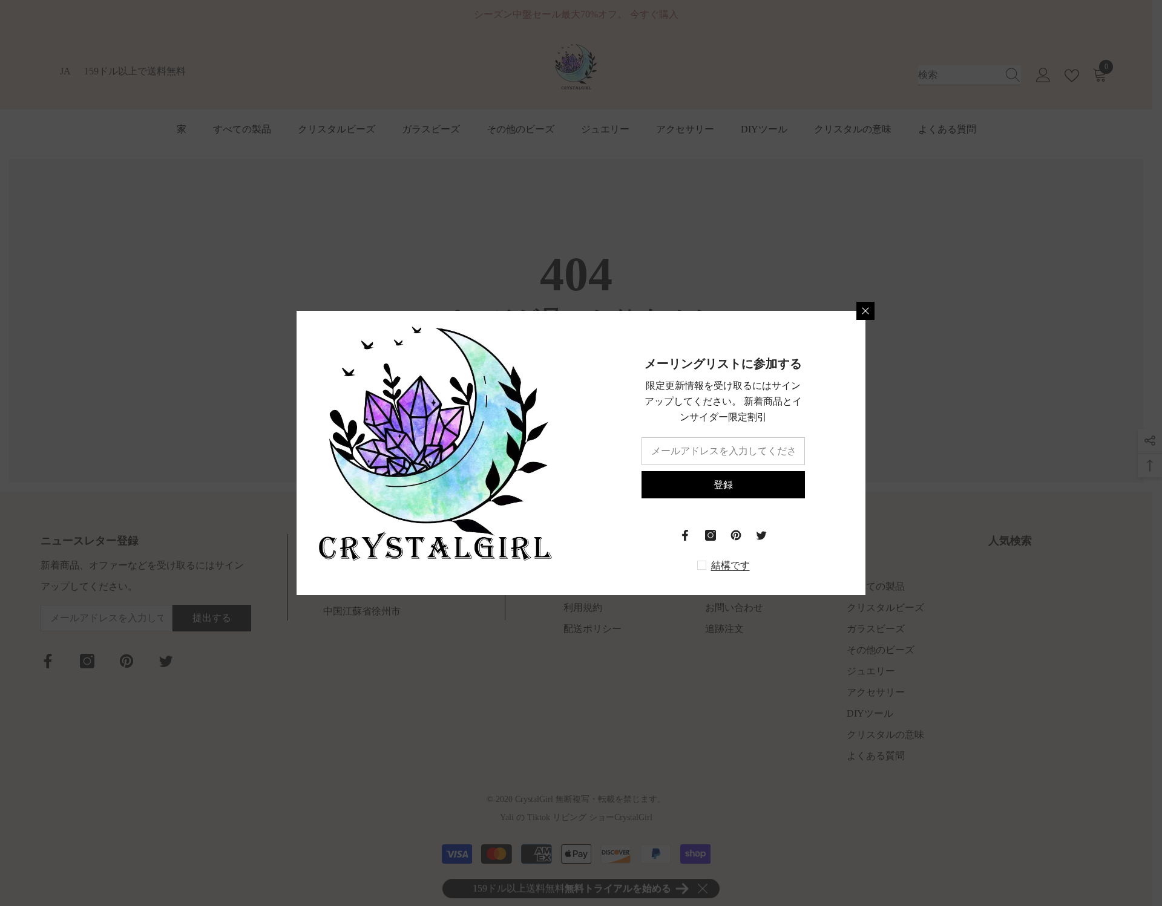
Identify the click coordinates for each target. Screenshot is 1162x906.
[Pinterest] (736, 535)
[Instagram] (710, 535)
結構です (730, 565)
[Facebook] (685, 535)
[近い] (865, 311)
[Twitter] (761, 535)
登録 (723, 485)
